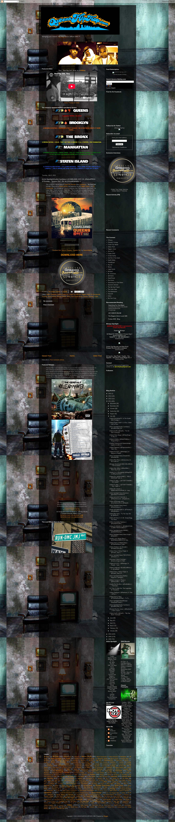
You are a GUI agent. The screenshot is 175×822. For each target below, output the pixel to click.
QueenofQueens (113, 733)
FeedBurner (123, 147)
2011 (110, 401)
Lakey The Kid (73, 782)
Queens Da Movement (65, 792)
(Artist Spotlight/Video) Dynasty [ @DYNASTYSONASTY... (119, 493)
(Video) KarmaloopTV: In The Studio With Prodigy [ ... (120, 419)
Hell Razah (116, 774)
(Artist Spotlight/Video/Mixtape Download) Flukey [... (118, 601)
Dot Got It (111, 251)
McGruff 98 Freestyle (126, 738)
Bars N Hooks (114, 758)
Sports (97, 799)
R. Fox (112, 661)
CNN (93, 762)
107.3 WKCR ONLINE (114, 313)
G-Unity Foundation (79, 772)
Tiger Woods (107, 801)
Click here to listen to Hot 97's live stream (112, 721)
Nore (45, 789)
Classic (67, 764)
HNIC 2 (76, 774)
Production (50, 790)
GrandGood (111, 262)
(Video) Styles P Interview (119, 191)
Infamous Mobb (126, 776)
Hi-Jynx (112, 696)
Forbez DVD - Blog (114, 319)
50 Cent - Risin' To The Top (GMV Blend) (126, 674)
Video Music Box (96, 805)
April (111, 623)
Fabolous (46, 771)
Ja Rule (60, 778)
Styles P (128, 799)
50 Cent (55, 756)
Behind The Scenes (63, 760)
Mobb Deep (119, 785)
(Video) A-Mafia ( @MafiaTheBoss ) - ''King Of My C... (120, 440)
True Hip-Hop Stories (82, 802)
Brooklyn (63, 762)
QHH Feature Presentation (86, 790)
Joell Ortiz (57, 780)
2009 (110, 636)
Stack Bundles (107, 799)
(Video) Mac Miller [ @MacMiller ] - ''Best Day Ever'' (119, 469)
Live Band (60, 783)
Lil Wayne (51, 783)
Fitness (70, 771)
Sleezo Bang (69, 799)
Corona (59, 294)
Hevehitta (124, 774)
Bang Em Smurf (102, 758)
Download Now (119, 338)
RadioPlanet (111, 278)
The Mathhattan (112, 291)
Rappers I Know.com (112, 676)
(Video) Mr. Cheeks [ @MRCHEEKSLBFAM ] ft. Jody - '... (120, 489)
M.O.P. (102, 783)
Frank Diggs (108, 771)
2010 (110, 634)
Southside (79, 799)
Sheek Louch (47, 799)
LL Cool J (63, 782)
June (111, 618)
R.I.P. (129, 793)
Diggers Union (85, 186)
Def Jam (53, 769)
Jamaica (99, 778)
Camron (121, 762)
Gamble (112, 694)
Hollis (55, 776)
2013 (110, 396)
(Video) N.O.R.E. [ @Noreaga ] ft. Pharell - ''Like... (119, 564)
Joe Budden (47, 780)
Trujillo (96, 296)
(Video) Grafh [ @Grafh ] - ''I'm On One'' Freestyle (119, 431)
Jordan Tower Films (80, 780)
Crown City (65, 294)
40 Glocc (46, 756)
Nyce (66, 789)
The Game (73, 801)
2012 (110, 398)
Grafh (120, 773)
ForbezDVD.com (96, 771)
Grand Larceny (63, 186)
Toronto (46, 802)
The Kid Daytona (112, 697)
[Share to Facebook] (81, 292)
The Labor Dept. (112, 289)
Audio (48, 294)
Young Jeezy (120, 807)
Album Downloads (102, 756)
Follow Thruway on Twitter (71, 103)
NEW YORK (70, 787)
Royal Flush (116, 796)
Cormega (128, 764)
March (112, 625)
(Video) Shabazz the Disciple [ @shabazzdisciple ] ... (118, 547)
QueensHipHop (87, 250)
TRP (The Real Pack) (112, 666)
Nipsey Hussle (112, 658)
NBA (63, 787)
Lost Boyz (94, 783)
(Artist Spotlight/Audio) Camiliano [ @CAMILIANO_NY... (119, 427)
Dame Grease (119, 767)
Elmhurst (118, 769)
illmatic (53, 808)
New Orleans (97, 787)
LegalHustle (115, 782)
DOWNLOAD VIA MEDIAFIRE (72, 517)
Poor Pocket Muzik (76, 296)
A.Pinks (112, 671)
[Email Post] (71, 291)
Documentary (85, 769)
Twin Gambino (101, 803)
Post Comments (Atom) (57, 360)
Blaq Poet (119, 760)
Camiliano (82, 184)
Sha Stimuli (110, 797)
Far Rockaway (58, 771)
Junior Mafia (92, 780)
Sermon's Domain (113, 285)
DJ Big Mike (96, 765)
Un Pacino (125, 803)
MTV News (110, 783)
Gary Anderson (112, 730)
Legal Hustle (111, 269)
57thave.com (67, 756)
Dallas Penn (111, 247)
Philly (79, 789)
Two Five (111, 802)
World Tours (74, 807)
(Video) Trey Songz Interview (119, 189)
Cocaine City (78, 764)
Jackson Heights (69, 778)
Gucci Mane (58, 774)
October (112, 408)
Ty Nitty (117, 803)
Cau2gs (129, 762)
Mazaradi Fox (48, 785)
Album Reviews (113, 756)
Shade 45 (118, 797)
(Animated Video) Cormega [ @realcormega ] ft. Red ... (117, 560)
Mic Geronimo (76, 785)
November (113, 406)
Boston (46, 762)
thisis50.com (60, 808)
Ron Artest (111, 280)
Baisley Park (78, 758)
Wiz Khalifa (64, 807)
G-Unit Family (112, 255)
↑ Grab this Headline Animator (119, 74)
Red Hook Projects (108, 794)
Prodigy (113, 789)
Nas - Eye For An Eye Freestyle (127, 735)
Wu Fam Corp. (112, 298)
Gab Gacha (90, 772)
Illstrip (112, 685)
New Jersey (87, 787)
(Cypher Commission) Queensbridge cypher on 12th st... (120, 444)
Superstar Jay (63, 801)
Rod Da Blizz (97, 796)
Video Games (84, 805)
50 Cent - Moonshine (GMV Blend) (126, 669)
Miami (57, 785)
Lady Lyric (112, 683)
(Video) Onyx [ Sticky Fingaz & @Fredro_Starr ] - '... (118, 551)
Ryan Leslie (59, 797)
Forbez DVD (111, 253)
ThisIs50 (110, 294)
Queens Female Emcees (82, 792)
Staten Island (118, 799)
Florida (77, 771)
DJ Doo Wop (122, 766)
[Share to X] (79, 292)
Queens (85, 296)
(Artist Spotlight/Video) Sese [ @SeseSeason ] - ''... (118, 506)
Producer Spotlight (125, 789)
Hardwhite (84, 774)
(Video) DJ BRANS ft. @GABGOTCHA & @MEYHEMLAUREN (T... (120, 527)
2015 (110, 393)
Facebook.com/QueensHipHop (71, 510)
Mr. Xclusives (112, 273)
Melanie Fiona (112, 659)
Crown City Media (113, 244)
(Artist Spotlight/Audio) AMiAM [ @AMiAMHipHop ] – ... (118, 531)
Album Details (86, 756)
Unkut (109, 296)
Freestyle (118, 771)
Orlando (72, 789)
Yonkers (92, 807)
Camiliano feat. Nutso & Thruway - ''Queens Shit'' (66, 250)
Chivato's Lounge (113, 242)
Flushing (44, 296)
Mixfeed (110, 271)
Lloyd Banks (84, 783)
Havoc (102, 774)
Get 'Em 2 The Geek (114, 258)
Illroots (110, 267)
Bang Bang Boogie (89, 758)
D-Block (87, 766)
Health (109, 774)
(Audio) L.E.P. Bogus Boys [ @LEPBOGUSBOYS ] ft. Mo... (119, 539)
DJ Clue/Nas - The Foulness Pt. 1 (126, 713)
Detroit (61, 769)
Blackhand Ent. (108, 760)
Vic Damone (60, 805)
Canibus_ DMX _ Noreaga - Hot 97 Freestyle (126, 704)
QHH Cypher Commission (70, 790)
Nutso (68, 296)
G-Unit (67, 773)
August (112, 413)
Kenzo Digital (121, 780)
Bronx (53, 762)
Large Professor (84, 782)
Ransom (70, 794)
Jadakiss (80, 778)
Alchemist (123, 756)
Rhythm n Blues (49, 796)
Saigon (72, 798)
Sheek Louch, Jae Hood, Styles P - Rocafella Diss (126, 720)
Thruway (91, 296)
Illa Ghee (70, 776)
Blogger (106, 816)
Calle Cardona (103, 762)
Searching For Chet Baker (115, 282)
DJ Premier (78, 767)
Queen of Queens (124, 790)
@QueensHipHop (119, 128)
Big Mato (75, 760)
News (106, 787)
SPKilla (82, 70)
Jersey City (115, 778)
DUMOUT (109, 767)
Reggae (119, 794)
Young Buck (101, 807)
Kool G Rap (54, 782)
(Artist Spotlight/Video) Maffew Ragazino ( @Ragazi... (118, 576)
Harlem (92, 774)
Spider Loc (90, 799)
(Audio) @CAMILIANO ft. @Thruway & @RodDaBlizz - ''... (120, 510)
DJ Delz (104, 765)
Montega (112, 682)
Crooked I (69, 765)
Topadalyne (126, 801)
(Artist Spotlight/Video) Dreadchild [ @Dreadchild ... (119, 456)
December (113, 403)
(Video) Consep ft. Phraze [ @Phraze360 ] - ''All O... (117, 580)
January (112, 631)
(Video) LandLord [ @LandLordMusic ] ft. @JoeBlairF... (120, 568)
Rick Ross (60, 796)
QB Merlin (111, 276)
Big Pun (91, 760)
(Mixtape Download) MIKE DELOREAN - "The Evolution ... (120, 464)
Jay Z (107, 778)
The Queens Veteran (113, 737)
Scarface (79, 797)
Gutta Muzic (68, 774)
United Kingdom (48, 805)
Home (72, 356)
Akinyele (76, 756)
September (113, 411)
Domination (109, 769)
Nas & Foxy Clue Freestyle (127, 728)
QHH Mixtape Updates (102, 790)
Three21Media (96, 801)
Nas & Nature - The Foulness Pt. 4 (126, 716)
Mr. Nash (112, 662)
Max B (126, 783)
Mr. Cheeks (55, 787)
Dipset (75, 769)
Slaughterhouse (58, 799)
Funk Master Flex (57, 772)
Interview (50, 778)
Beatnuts (46, 760)
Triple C (66, 802)
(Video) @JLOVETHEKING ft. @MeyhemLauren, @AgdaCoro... (119, 498)
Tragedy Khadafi (56, 803)
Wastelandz (54, 807)
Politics (105, 789)
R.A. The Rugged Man (112, 792)
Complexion (112, 699)
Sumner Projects (51, 801)
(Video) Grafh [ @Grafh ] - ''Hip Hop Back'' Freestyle (119, 614)
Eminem (125, 769)
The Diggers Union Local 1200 (117, 316)
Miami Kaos (65, 785)
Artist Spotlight (56, 758)
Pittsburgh (97, 789)
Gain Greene (100, 773)
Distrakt (112, 680)
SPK (66, 798)
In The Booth (80, 776)
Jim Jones (125, 778)
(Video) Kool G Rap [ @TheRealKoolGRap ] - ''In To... (119, 597)
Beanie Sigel (125, 758)
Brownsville (74, 762)
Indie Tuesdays (103, 776)
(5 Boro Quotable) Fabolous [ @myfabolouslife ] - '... (117, 522)
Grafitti (127, 772)
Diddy (68, 769)
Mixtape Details (61, 296)
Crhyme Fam (61, 765)
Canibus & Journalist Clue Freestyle (126, 710)
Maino (118, 783)
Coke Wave (88, 764)
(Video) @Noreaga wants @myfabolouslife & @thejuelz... (119, 502)
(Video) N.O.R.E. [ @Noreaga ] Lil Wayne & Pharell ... (119, 452)
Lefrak (104, 782)
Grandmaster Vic (48, 774)
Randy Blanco (60, 794)
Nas (79, 787)
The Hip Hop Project (114, 287)
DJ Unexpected (95, 294)
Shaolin (126, 798)
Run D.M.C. (49, 797)
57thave (110, 240)
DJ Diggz (112, 766)
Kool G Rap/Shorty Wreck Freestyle (126, 741)
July (111, 416)
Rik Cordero (76, 796)
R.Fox (123, 792)
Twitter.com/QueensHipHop (71, 508)
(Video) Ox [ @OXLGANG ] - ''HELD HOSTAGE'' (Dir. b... (120, 477)
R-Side (112, 664)
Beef (53, 760)
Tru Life (72, 802)
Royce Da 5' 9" (127, 796)
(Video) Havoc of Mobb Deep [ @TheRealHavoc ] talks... (118, 543)
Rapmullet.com (81, 794)
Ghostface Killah (111, 772)
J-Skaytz (112, 668)
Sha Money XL (101, 797)
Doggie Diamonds (97, 769)
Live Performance (71, 783)
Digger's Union (86, 294)
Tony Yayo (116, 801)
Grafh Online (111, 260)
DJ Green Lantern (67, 767)
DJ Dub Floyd (55, 767)
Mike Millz (112, 670)
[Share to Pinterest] (83, 292)
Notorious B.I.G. (57, 789)
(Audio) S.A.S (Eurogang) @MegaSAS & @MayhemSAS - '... (120, 473)
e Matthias (113, 740)
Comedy (97, 764)
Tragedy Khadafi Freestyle (127, 731)
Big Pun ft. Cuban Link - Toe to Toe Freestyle (127, 725)
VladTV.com (117, 805)
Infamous (114, 776)
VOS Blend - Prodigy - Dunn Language (125, 678)
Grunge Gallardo (112, 686)
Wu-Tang (83, 807)
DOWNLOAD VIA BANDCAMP (71, 515)
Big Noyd (83, 760)
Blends (127, 760)
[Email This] (75, 292)
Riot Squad (86, 796)
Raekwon (50, 794)
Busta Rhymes (85, 762)
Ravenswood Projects (94, 794)
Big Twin (98, 760)
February (113, 628)
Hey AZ (110, 265)
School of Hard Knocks (89, 797)
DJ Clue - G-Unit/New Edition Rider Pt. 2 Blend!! (126, 663)
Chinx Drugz (57, 764)
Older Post (97, 356)
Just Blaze (101, 780)
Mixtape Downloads (103, 785)
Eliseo (112, 673)
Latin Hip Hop (96, 782)
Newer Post (46, 356)
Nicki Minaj (115, 787)
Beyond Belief (112, 691)
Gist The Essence (112, 679)
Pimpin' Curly (88, 789)
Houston (62, 776)
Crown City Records (70, 184)
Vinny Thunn (107, 805)
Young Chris (110, 807)
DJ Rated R (88, 767)
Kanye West (111, 780)
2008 (110, 639)
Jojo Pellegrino (68, 780)
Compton (113, 764)
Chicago (49, 764)
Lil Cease (124, 782)
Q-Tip (57, 790)
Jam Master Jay (90, 778)
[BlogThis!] (77, 292)
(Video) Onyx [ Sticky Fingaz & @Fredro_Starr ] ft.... (118, 572)
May (111, 620)
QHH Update (113, 790)
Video (69, 805)
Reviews (126, 794)
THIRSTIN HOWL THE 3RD (112, 688)
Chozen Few (112, 674)
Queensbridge (96, 793)
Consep (121, 764)
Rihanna (68, 796)
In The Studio (91, 776)
